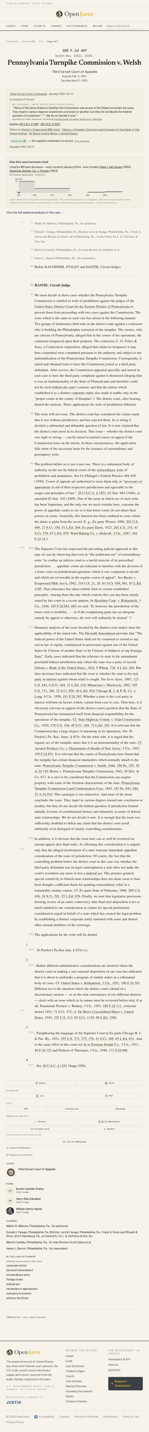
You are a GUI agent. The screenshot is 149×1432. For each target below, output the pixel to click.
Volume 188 (28, 41)
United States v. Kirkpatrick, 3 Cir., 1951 (90, 983)
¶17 (31, 1065)
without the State (17, 1298)
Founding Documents (79, 1391)
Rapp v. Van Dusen (111, 167)
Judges (56, 26)
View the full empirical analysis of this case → (35, 212)
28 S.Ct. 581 (51, 896)
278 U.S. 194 (59, 725)
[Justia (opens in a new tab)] (13, 1402)
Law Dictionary (75, 1366)
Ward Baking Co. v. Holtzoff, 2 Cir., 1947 (100, 533)
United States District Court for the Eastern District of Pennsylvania (82, 306)
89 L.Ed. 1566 (106, 1017)
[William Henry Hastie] (10, 1211)
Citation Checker (76, 1401)
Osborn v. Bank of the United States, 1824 (64, 667)
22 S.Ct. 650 (65, 690)
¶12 (31, 838)
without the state (63, 387)
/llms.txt (113, 1364)
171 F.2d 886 (118, 1050)
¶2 (32, 231)
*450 (21, 547)
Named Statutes (76, 1386)
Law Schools (74, 1381)
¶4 (32, 257)
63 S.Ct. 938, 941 (114, 583)
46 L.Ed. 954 (85, 690)
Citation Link (72, 1109)
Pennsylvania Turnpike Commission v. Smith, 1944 (79, 765)
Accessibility (44, 1416)
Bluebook (120, 1109)
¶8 (31, 413)
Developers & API (119, 1359)
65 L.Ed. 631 (124, 1038)
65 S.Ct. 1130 (84, 1017)
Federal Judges (75, 1371)
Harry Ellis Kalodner (28, 1198)
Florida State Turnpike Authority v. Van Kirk (78, 119)
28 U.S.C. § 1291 (29, 124)
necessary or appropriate (21, 1288)
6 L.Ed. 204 (125, 667)
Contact (64, 1416)
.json (25, 1317)
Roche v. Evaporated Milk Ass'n (41, 129)
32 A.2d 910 (43, 794)
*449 (22, 222)
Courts (40, 26)
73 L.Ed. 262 (100, 725)
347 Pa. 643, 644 (126, 788)
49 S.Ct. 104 (80, 725)
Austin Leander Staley (30, 1188)
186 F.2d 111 (112, 1005)
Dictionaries (77, 26)
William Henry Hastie (29, 1209)
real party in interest (18, 1293)
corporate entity (83, 392)
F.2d (41, 41)
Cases (11, 26)
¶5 (31, 266)
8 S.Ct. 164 (57, 684)
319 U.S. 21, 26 (89, 583)
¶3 (32, 249)
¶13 (31, 934)
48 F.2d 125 (43, 1050)
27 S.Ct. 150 (51, 527)
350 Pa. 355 (125, 765)
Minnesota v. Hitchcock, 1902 (108, 684)
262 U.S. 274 (123, 527)
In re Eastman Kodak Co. (101, 1044)
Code (25, 26)
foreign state (14, 1279)
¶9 (31, 463)
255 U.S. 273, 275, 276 (77, 1038)
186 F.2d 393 (130, 983)
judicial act (94, 873)
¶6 (31, 284)
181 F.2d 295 (72, 696)
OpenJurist (12, 41)
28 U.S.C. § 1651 (50, 124)
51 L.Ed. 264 (71, 527)
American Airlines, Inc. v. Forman (29, 170)
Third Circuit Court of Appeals (74, 72)
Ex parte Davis (92, 527)
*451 (21, 849)
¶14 (31, 949)
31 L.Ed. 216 (76, 684)
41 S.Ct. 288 (104, 1038)
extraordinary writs (110, 469)
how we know (81, 141)
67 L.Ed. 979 (59, 533)
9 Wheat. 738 (105, 667)
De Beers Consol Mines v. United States (53, 133)
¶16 (31, 1032)
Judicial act (13, 1284)
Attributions (110, 1416)
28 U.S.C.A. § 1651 (92, 492)
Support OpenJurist (121, 1383)
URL (26, 1109)
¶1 (32, 223)
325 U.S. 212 (63, 1017)
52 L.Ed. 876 (71, 896)
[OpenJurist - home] (74, 14)
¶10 (31, 548)
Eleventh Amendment (100, 633)
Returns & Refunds (86, 1416)
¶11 (31, 627)
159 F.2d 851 (44, 753)
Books (98, 26)
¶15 (31, 965)
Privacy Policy (15, 1422)
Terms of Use (130, 1416)
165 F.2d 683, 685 (63, 606)
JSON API (114, 1370)
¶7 (31, 294)
